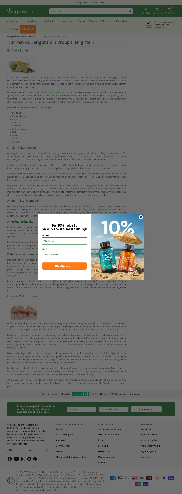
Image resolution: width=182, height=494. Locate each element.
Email (44, 249)
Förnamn (46, 235)
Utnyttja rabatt (64, 266)
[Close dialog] (141, 217)
